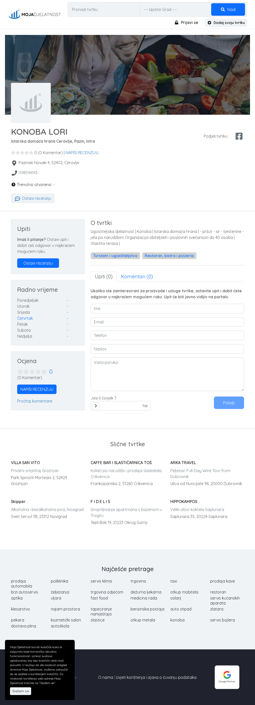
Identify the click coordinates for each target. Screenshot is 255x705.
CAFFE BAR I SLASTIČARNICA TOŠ (121, 462)
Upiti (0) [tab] (104, 276)
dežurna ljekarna (145, 592)
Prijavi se (189, 22)
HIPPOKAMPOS (183, 501)
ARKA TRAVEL (183, 462)
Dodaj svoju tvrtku (229, 22)
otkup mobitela (184, 592)
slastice (98, 619)
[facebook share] (239, 136)
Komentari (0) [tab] (137, 276)
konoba (177, 619)
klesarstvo (20, 608)
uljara (56, 598)
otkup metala (142, 619)
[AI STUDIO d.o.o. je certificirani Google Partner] (227, 676)
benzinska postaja (147, 608)
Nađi (231, 9)
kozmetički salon (66, 619)
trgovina (138, 581)
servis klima (101, 581)
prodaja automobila (21, 584)
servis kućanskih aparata (225, 600)
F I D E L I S (100, 501)
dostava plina (23, 625)
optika (17, 598)
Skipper (18, 501)
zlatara (216, 608)
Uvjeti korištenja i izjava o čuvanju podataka (156, 677)
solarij (175, 598)
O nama (105, 677)
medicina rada (143, 598)
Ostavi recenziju (36, 198)
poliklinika (59, 581)
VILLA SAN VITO (25, 462)
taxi (173, 581)
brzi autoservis (24, 592)
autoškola (60, 625)
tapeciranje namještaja (101, 611)
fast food (99, 598)
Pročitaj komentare (34, 401)
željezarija (60, 592)
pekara (17, 619)
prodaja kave (222, 581)
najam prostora (65, 608)
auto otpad (180, 608)
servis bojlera (222, 619)
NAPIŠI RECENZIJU (81, 152)
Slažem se (20, 691)
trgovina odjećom (107, 592)
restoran (218, 592)
